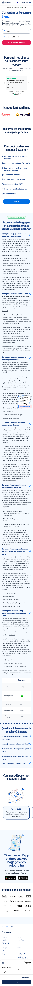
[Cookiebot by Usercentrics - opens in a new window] (23, 962)
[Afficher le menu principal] (30, 2)
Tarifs (19, 948)
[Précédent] (14, 823)
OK (17, 982)
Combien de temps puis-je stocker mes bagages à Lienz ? (15, 757)
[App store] (23, 878)
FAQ (3, 951)
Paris (19, 937)
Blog (3, 954)
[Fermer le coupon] (31, 396)
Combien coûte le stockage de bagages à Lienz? (15, 750)
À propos (5, 948)
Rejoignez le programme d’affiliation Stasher (24, 956)
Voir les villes (6, 943)
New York (21, 940)
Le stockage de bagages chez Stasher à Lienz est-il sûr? (15, 738)
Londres (4, 937)
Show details (25, 977)
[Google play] (10, 878)
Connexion (24, 2)
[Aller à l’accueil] (6, 2)
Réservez (16, 201)
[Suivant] (19, 823)
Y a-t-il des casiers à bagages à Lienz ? (14, 763)
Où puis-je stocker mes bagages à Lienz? (15, 744)
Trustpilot (27, 264)
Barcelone (5, 940)
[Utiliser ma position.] (28, 31)
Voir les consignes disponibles (16, 43)
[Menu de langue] (18, 2)
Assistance (21, 951)
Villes (6, 926)
